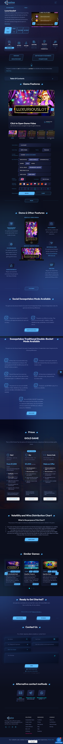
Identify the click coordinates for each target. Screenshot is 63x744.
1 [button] (29, 588)
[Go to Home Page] (10, 2)
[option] (45, 23)
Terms (37, 672)
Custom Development (15, 155)
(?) (36, 669)
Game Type (14, 149)
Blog (38, 726)
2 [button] (31, 588)
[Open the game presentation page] (13, 565)
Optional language (14, 184)
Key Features (15, 159)
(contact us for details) (31, 154)
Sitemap (51, 726)
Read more (7, 23)
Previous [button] (33, 23)
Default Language (14, 179)
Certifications (52, 722)
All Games (28, 731)
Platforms (14, 188)
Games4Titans (29, 733)
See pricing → (9, 70)
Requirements (15, 193)
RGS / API (28, 729)
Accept (33, 741)
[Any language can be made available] (49, 184)
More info (51, 739)
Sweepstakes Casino (30, 719)
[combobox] (18, 649)
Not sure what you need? (31, 611)
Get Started (40, 724)
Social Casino (28, 724)
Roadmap (39, 731)
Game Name (15, 145)
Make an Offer (49, 464)
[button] (31, 79)
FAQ (38, 729)
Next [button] (56, 23)
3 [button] (33, 588)
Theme (37, 149)
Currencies (36, 179)
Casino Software (29, 726)
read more (17, 584)
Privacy (34, 672)
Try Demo (39, 719)
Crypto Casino (29, 722)
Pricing (38, 722)
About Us (52, 719)
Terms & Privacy (53, 724)
